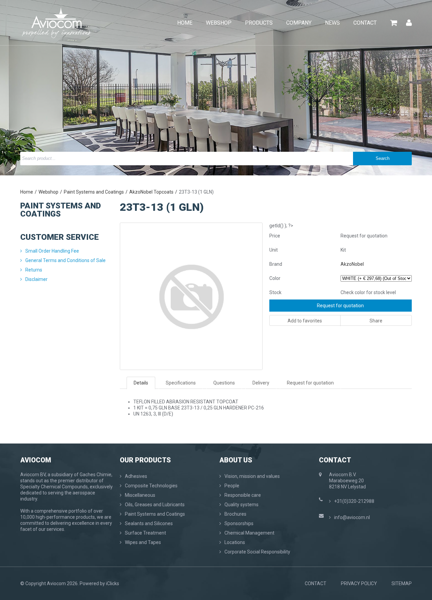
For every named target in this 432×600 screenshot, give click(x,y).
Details (141, 382)
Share (376, 320)
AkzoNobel (352, 264)
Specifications (181, 382)
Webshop (48, 192)
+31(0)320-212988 (354, 501)
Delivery (260, 382)
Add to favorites (305, 320)
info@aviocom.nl (352, 517)
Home (26, 192)
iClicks (112, 583)
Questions (224, 382)
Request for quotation (340, 305)
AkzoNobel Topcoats (151, 192)
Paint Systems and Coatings (94, 192)
